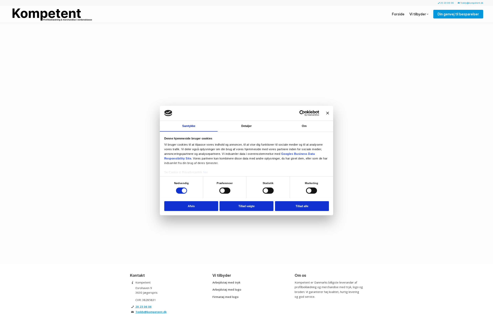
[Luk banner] (327, 113)
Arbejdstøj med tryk (226, 282)
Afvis (191, 206)
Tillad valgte (246, 206)
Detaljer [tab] (246, 125)
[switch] (224, 191)
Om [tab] (304, 125)
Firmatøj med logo (225, 297)
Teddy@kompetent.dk (471, 3)
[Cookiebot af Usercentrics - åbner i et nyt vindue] (302, 113)
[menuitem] (446, 3)
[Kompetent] (53, 14)
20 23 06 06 (447, 3)
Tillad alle (302, 206)
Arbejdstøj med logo (226, 289)
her (205, 172)
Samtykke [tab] (188, 125)
